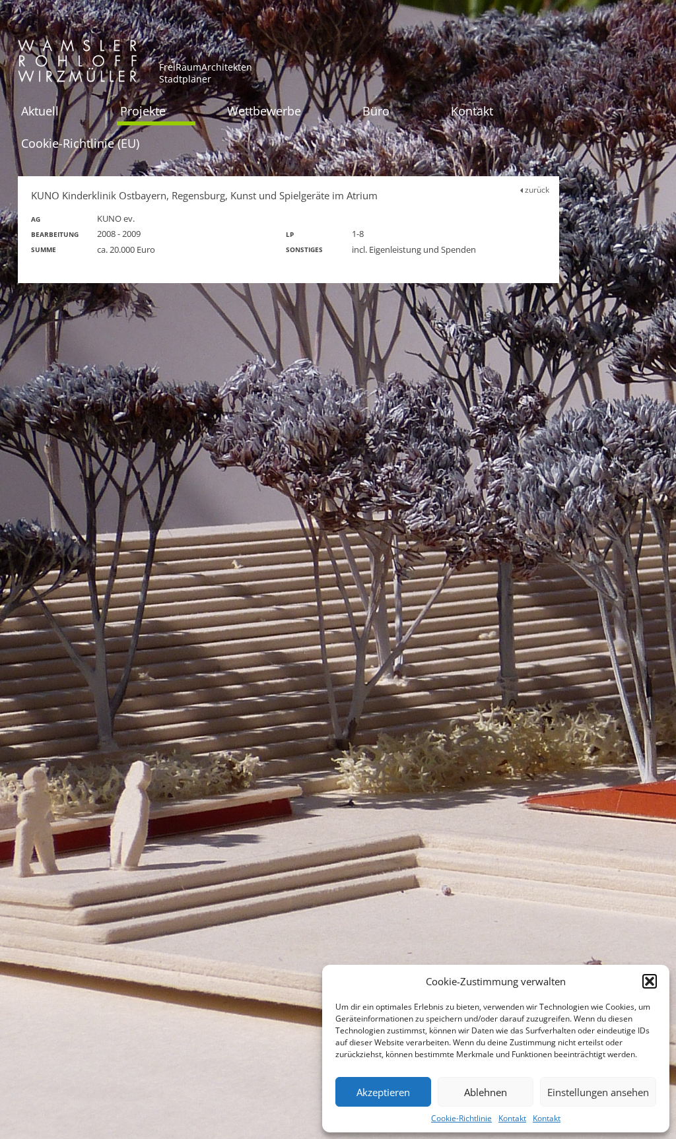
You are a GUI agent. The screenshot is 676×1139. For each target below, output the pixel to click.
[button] (649, 981)
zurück (536, 189)
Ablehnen (485, 1092)
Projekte (143, 111)
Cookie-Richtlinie (461, 1118)
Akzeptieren (383, 1092)
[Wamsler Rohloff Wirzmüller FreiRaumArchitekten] (77, 66)
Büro (375, 111)
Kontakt (512, 1118)
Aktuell (40, 111)
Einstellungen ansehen (598, 1092)
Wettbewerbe (264, 111)
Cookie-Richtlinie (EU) (80, 143)
